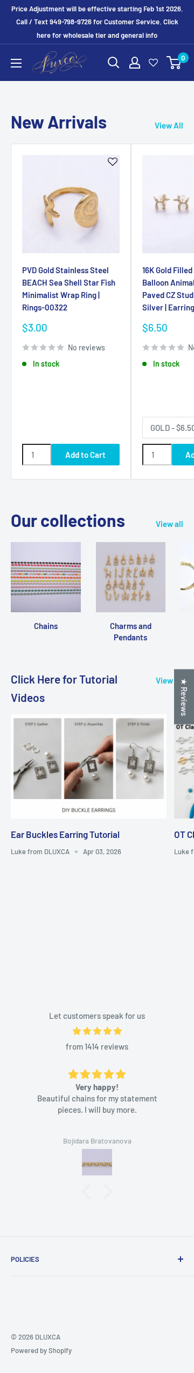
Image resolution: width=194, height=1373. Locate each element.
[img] (97, 1031)
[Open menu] (16, 63)
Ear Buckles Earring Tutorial (65, 834)
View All (169, 125)
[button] (88, 1191)
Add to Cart (85, 454)
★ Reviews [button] (184, 696)
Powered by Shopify (41, 1350)
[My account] (134, 63)
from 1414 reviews (97, 1046)
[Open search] (114, 63)
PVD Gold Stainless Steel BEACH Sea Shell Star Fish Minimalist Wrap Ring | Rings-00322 (68, 289)
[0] (174, 62)
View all (169, 524)
